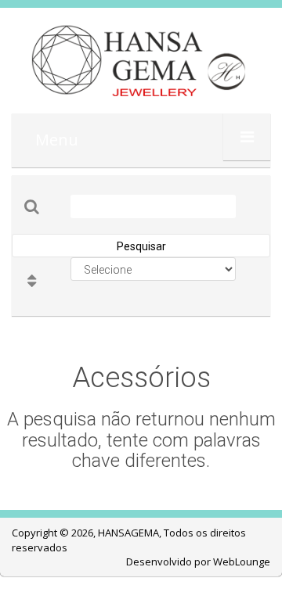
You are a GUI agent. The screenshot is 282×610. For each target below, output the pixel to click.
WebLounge (241, 561)
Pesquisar (141, 246)
